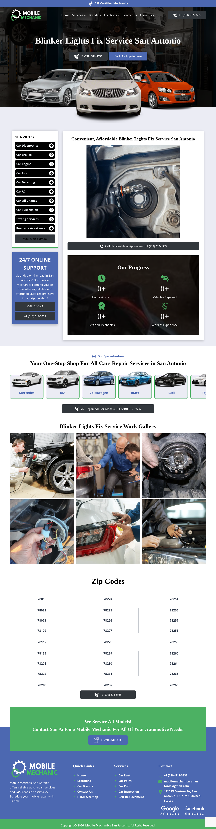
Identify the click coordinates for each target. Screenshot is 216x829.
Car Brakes (24, 155)
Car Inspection (128, 791)
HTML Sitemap (87, 797)
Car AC (20, 191)
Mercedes (26, 393)
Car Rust (124, 775)
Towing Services (27, 219)
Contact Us (130, 15)
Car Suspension (27, 210)
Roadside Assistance (30, 228)
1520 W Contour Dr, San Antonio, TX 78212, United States (182, 795)
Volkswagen (98, 393)
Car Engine (23, 164)
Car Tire (21, 173)
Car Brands (85, 786)
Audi (171, 393)
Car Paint (125, 781)
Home (65, 15)
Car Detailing (25, 182)
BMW (135, 393)
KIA (62, 393)
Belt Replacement (131, 797)
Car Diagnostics (27, 145)
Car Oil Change (26, 201)
